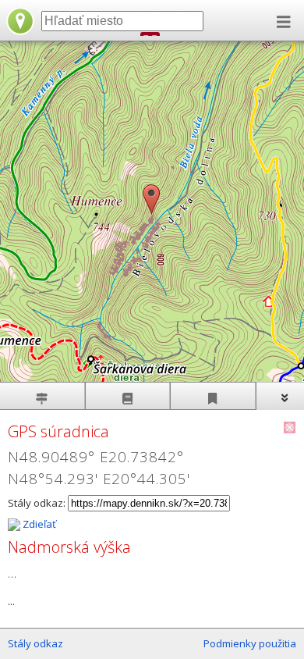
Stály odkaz (35, 643)
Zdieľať (38, 524)
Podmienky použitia (249, 643)
